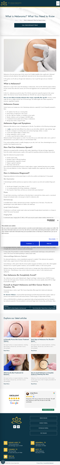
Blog (21, 20)
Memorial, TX (40, 442)
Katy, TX (38, 449)
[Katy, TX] (32, 450)
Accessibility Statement (48, 463)
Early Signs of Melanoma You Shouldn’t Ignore (42, 340)
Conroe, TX (12, 449)
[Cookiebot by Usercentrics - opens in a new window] (48, 220)
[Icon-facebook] (14, 426)
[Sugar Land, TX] (5, 443)
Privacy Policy (40, 463)
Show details (52, 239)
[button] (58, 3)
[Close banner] (57, 220)
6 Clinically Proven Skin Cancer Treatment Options (16, 340)
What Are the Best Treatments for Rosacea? (13, 373)
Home (16, 20)
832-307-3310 (11, 458)
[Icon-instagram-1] (18, 426)
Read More (6, 350)
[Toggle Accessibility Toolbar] (3, 462)
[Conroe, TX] (5, 450)
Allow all (49, 243)
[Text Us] (5, 456)
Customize (29, 243)
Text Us (11, 456)
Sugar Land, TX (14, 442)
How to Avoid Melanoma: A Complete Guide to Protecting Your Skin (42, 373)
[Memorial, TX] (32, 443)
